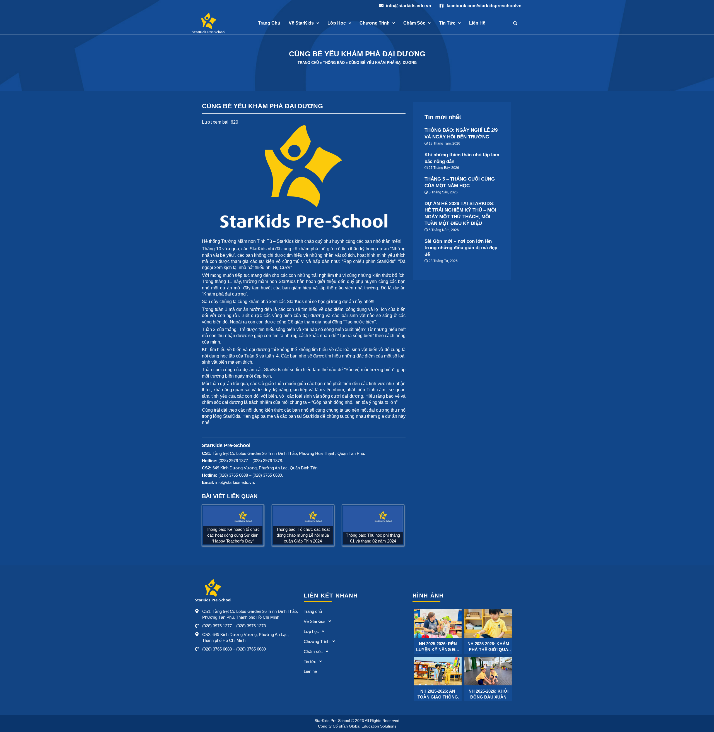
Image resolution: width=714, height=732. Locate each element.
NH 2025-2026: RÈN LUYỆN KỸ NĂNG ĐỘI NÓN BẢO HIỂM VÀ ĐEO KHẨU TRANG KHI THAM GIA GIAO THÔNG (438, 646)
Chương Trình (375, 23)
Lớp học (336, 23)
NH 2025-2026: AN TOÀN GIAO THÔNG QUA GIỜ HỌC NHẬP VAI (438, 694)
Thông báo (334, 63)
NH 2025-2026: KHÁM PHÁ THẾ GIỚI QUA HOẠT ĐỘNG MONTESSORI (488, 646)
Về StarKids (301, 23)
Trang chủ (269, 23)
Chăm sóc (414, 23)
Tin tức (447, 23)
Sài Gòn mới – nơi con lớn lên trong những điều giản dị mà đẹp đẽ (460, 248)
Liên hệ (477, 23)
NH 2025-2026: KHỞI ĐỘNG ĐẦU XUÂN (488, 694)
